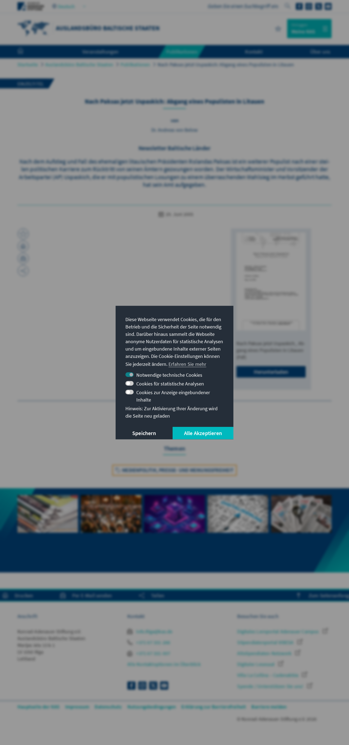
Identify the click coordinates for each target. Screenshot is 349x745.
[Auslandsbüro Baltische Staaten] (33, 28)
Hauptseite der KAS (38, 707)
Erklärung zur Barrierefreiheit (213, 707)
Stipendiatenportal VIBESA (265, 642)
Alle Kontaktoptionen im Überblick (164, 664)
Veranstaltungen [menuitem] (100, 51)
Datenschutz (108, 707)
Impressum (77, 707)
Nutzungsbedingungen (151, 707)
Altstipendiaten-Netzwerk (265, 653)
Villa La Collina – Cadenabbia (268, 675)
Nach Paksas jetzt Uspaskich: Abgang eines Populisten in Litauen (226, 64)
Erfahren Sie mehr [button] (187, 364)
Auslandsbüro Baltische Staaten (79, 64)
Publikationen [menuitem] (181, 51)
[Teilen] (23, 270)
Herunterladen (271, 371)
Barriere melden (269, 707)
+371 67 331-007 (152, 653)
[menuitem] (25, 52)
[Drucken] (23, 246)
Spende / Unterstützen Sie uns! (270, 686)
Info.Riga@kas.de (153, 631)
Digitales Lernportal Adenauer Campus (278, 631)
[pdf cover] (271, 281)
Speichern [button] (144, 433)
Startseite (27, 64)
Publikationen (135, 64)
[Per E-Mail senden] (23, 258)
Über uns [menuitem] (320, 51)
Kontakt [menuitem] (253, 51)
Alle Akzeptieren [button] (203, 433)
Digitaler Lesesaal (256, 664)
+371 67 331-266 (152, 642)
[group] (47, 527)
